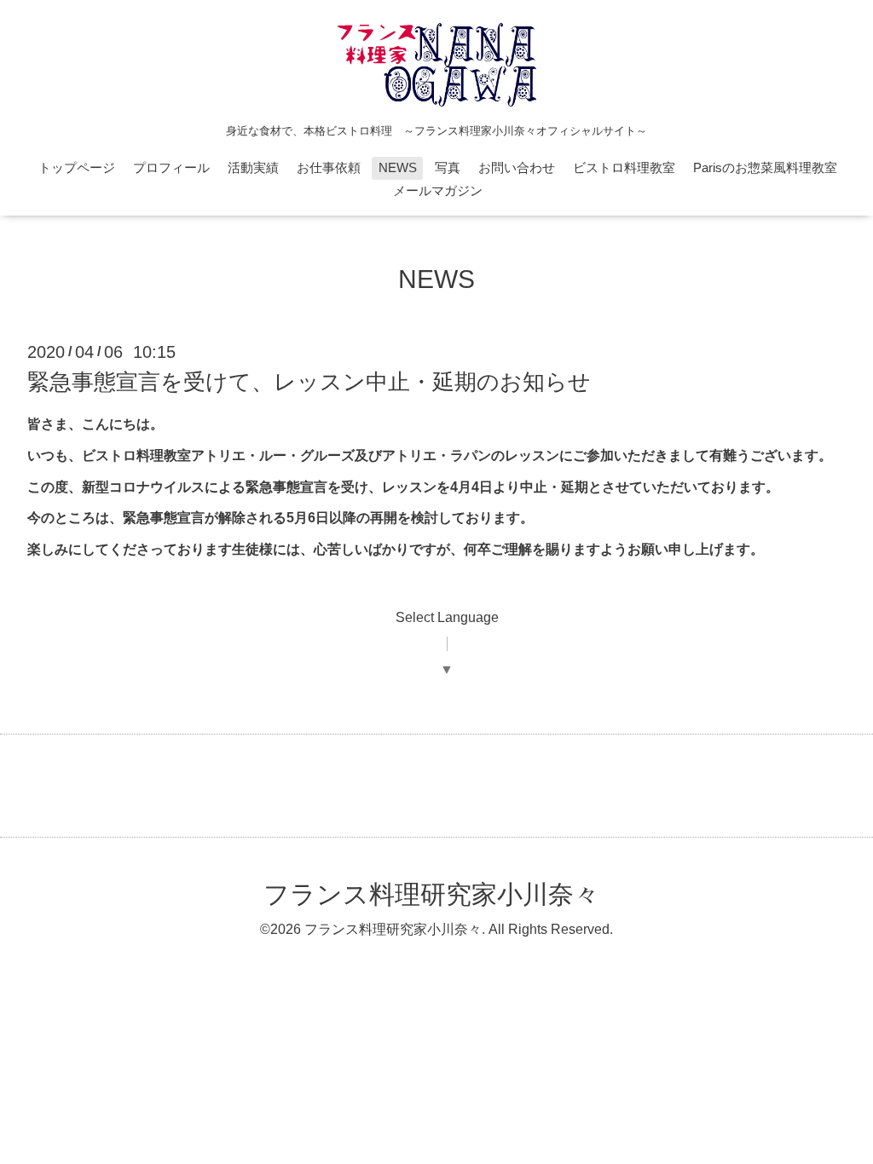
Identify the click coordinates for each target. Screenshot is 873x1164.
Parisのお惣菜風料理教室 (765, 167)
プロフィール (171, 167)
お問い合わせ (516, 167)
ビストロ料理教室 (624, 167)
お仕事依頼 (329, 167)
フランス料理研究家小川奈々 (431, 894)
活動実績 (253, 167)
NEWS (398, 167)
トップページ (76, 167)
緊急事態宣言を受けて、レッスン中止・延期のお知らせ (309, 382)
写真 (447, 167)
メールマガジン (438, 190)
